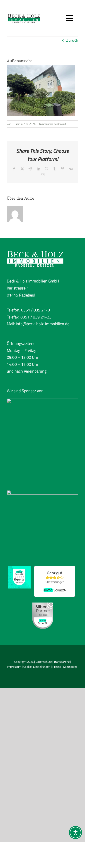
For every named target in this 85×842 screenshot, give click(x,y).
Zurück (72, 40)
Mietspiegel (70, 666)
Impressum (14, 666)
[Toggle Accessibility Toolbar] (75, 832)
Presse (56, 666)
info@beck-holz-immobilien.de (42, 324)
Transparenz (62, 661)
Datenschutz (44, 661)
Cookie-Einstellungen (36, 666)
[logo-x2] (24, 13)
